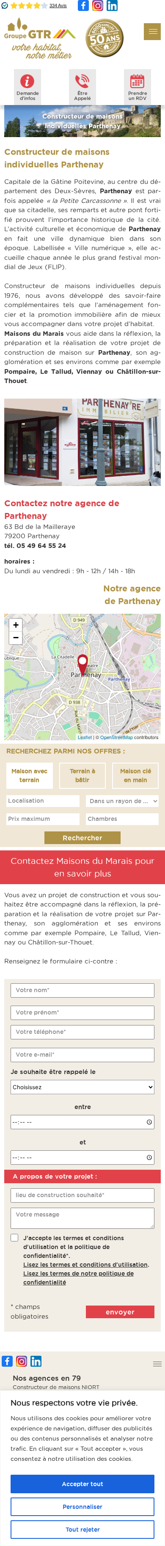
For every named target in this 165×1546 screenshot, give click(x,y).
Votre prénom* (37, 1012)
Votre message (37, 1214)
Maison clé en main (135, 775)
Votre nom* (33, 990)
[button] (152, 31)
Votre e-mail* (35, 1054)
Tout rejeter (83, 1529)
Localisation (26, 800)
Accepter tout (82, 1484)
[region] (82, 1468)
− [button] (16, 637)
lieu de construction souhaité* (60, 1195)
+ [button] (16, 625)
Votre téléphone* (41, 1031)
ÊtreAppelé (82, 96)
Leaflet (85, 737)
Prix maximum (29, 818)
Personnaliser (82, 1506)
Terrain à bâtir (82, 775)
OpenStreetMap (116, 737)
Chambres (102, 818)
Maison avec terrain (29, 775)
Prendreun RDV (137, 96)
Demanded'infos (27, 96)
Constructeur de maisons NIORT (56, 1387)
